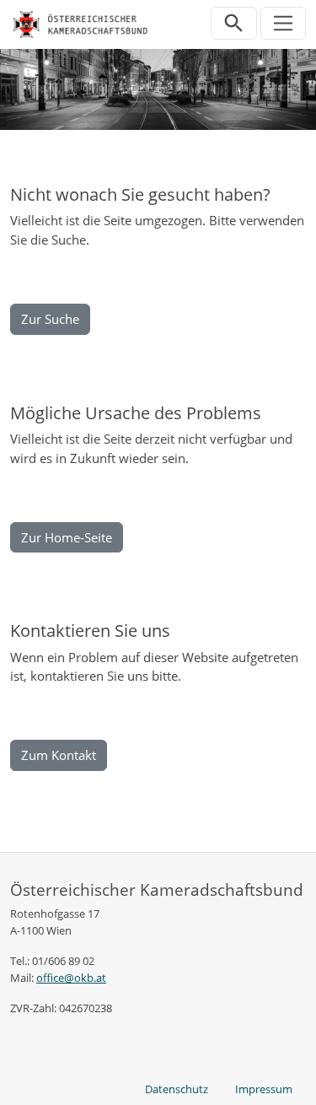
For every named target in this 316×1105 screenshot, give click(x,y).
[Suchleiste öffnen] (234, 23)
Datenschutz (176, 1089)
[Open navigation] (283, 23)
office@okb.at (71, 977)
